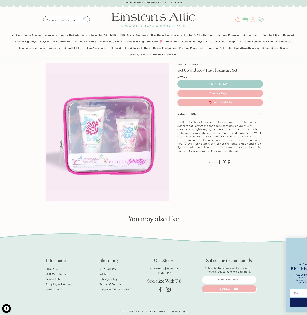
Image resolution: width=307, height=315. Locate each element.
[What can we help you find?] (85, 19)
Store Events (54, 289)
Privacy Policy (109, 279)
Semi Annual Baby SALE (180, 42)
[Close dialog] (300, 238)
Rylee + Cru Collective (211, 42)
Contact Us (53, 279)
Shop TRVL (235, 42)
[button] (261, 20)
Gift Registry (108, 269)
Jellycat (44, 42)
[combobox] (66, 19)
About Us (52, 269)
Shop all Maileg (134, 42)
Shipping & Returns (58, 284)
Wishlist (105, 274)
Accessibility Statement (115, 289)
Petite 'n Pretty (189, 65)
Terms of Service (110, 284)
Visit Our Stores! (56, 274)
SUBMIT (210, 300)
